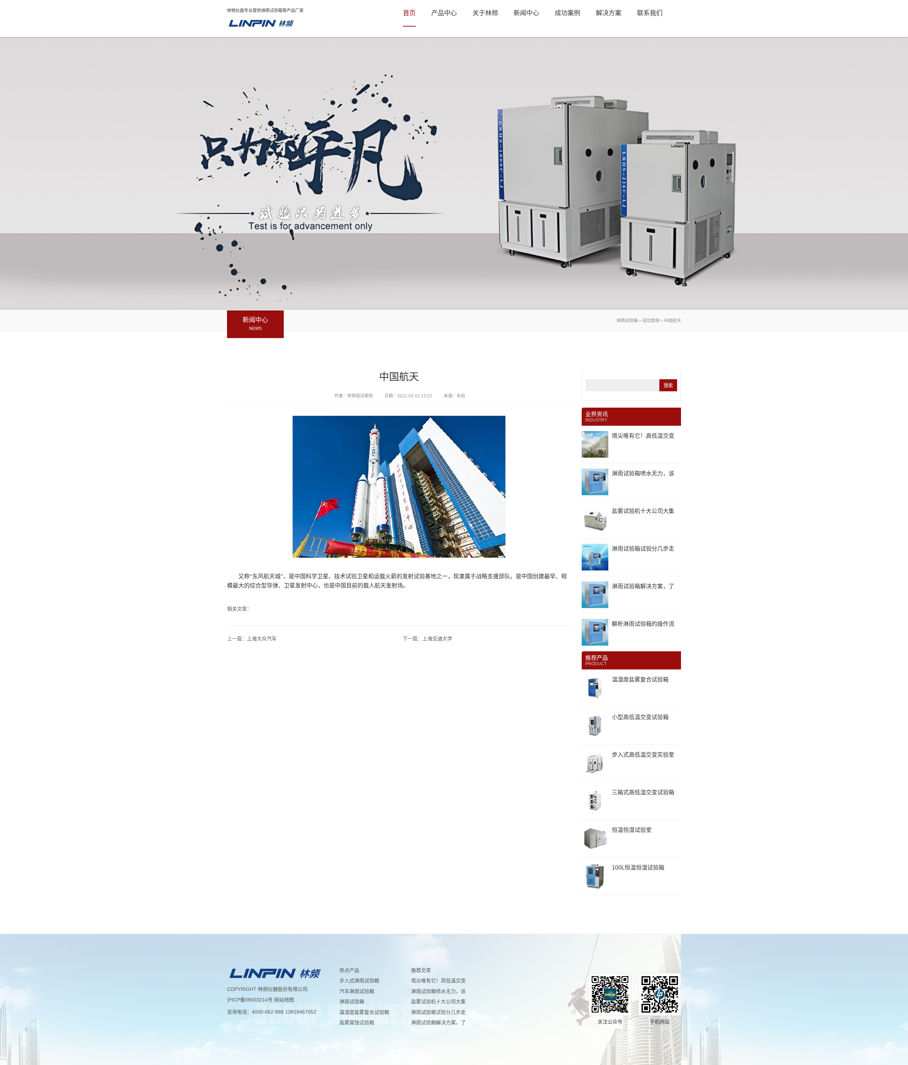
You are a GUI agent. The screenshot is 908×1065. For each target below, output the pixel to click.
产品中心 (444, 13)
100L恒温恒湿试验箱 (638, 868)
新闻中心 (526, 13)
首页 (409, 13)
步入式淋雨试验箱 (359, 980)
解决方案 (608, 13)
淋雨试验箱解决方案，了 (643, 586)
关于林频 (485, 13)
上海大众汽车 (262, 638)
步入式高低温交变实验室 (643, 755)
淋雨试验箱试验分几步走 (643, 549)
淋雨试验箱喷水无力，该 (643, 473)
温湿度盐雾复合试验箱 (640, 680)
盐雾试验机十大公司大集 (643, 511)
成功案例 (567, 13)
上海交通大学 (437, 638)
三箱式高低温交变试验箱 (643, 792)
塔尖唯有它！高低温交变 (643, 436)
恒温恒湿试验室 (632, 830)
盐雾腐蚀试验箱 (356, 1022)
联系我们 (650, 13)
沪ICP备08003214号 (250, 1000)
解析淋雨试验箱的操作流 (643, 624)
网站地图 (284, 1000)
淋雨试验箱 (260, 24)
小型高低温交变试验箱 (640, 717)
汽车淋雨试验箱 (356, 991)
